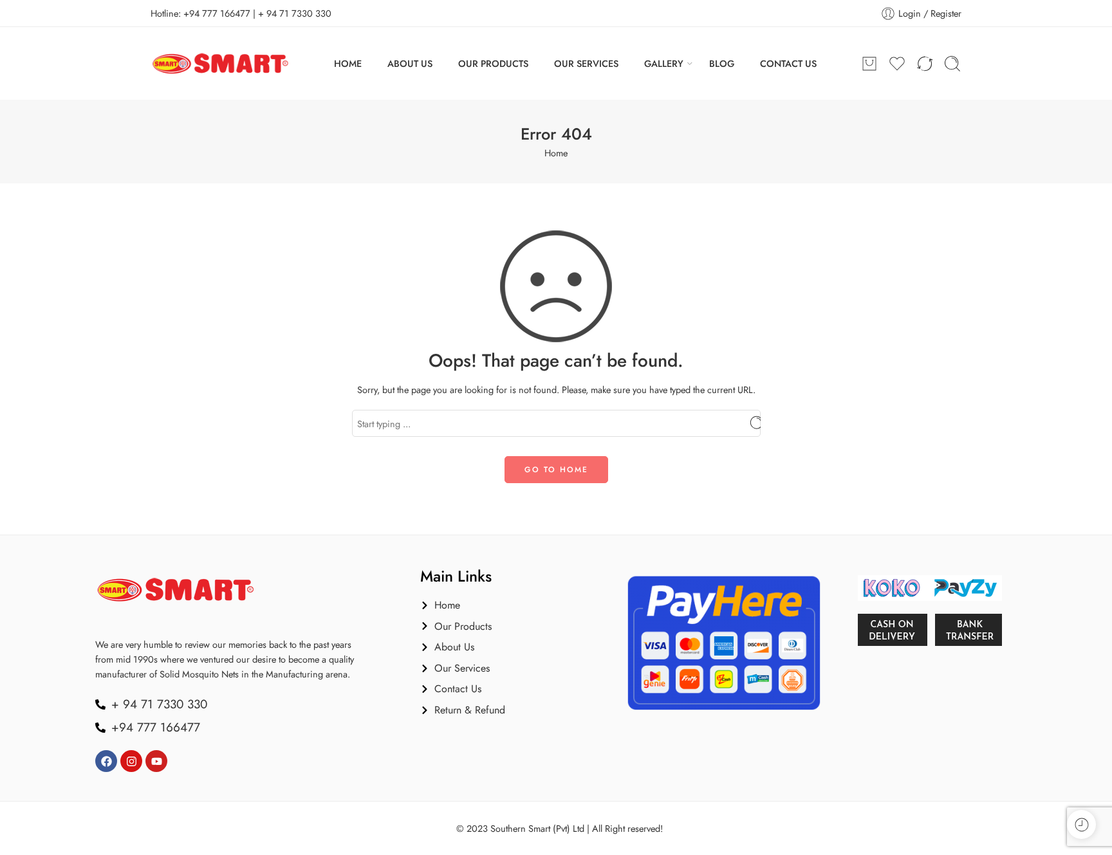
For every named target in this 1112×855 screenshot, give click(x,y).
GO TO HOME (556, 469)
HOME (348, 63)
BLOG (721, 63)
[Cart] (869, 64)
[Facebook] (106, 761)
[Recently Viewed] (1081, 824)
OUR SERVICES (586, 63)
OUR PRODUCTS (493, 63)
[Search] (952, 64)
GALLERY (663, 63)
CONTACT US (788, 63)
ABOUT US (409, 63)
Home (556, 153)
